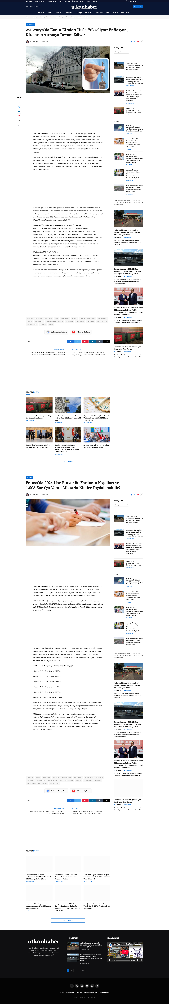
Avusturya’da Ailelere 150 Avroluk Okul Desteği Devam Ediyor (96, 446)
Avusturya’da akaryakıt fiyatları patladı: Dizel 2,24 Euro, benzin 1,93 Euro (68, 418)
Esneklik (82, 318)
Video (95, 1)
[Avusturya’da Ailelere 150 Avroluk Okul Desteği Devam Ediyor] (97, 435)
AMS (60, 1)
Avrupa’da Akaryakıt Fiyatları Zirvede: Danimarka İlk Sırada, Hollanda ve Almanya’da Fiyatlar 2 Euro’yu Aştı (67, 907)
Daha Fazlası (125, 13)
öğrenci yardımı (31, 783)
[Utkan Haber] (84, 6)
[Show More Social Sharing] (141, 41)
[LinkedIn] (19, 111)
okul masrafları (42, 783)
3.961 (82, 970)
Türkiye (79, 13)
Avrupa (50, 13)
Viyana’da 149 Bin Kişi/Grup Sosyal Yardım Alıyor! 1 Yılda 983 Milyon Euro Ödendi (96, 418)
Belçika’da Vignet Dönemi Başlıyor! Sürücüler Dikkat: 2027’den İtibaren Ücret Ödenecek (97, 877)
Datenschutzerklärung (90, 992)
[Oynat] (110, 960)
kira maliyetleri (39, 321)
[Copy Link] (19, 125)
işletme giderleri (102, 318)
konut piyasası (80, 321)
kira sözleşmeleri (51, 321)
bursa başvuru (78, 777)
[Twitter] (19, 107)
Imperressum (70, 992)
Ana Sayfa (29, 1)
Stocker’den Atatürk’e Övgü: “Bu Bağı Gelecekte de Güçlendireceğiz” (39, 446)
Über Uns (79, 992)
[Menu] (27, 6)
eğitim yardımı (52, 780)
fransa (61, 780)
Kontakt (62, 992)
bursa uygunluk (89, 777)
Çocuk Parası (52, 1)
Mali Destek (97, 780)
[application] (125, 952)
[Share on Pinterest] (137, 41)
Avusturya (69, 13)
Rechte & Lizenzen (104, 992)
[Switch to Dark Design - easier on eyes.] (139, 1)
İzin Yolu (75, 1)
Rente (88, 1)
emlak (56, 318)
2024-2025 (30, 777)
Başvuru (38, 777)
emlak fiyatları (65, 318)
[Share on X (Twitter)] (134, 41)
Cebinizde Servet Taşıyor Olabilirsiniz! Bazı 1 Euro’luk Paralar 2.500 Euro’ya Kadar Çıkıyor (39, 877)
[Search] (142, 1)
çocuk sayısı (99, 777)
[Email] (19, 120)
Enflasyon (75, 318)
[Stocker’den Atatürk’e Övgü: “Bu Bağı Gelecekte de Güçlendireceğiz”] (39, 435)
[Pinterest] (19, 116)
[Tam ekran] (141, 960)
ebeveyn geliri (31, 780)
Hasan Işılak (35, 41)
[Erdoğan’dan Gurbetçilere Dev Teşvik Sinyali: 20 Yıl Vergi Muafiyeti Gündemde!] (97, 893)
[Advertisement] (68, 113)
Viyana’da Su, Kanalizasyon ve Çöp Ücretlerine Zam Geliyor (38, 417)
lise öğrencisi (88, 780)
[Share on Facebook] (131, 41)
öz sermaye (43, 324)
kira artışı (29, 321)
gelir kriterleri (69, 780)
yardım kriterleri (54, 783)
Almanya (58, 13)
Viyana (51, 324)
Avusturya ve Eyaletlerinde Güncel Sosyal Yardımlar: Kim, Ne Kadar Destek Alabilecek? (134, 128)
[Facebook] (19, 103)
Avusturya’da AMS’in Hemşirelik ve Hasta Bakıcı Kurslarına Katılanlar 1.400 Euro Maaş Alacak (133, 143)
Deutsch (115, 13)
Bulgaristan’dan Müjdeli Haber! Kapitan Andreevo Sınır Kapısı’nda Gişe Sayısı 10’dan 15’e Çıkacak (134, 80)
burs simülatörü (66, 777)
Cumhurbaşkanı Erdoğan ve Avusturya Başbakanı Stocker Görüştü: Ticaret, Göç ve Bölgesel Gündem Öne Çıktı (67, 448)
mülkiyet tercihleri (32, 324)
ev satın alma (91, 318)
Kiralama (60, 321)
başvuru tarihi (46, 777)
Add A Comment (68, 461)
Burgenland (38, 318)
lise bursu (78, 780)
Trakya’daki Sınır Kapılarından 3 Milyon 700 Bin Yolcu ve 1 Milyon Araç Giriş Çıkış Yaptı (134, 66)
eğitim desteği (41, 780)
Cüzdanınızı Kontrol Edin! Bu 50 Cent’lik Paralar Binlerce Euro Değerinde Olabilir (66, 877)
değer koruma (48, 318)
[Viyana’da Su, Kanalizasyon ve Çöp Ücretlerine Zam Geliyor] (39, 405)
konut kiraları (69, 321)
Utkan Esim (99, 13)
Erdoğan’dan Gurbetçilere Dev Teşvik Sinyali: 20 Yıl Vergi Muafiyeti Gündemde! (97, 906)
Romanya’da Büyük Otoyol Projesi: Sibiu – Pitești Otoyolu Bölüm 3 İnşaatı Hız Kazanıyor (134, 188)
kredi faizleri (90, 321)
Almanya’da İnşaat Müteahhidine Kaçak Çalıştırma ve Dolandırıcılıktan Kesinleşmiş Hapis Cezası (134, 174)
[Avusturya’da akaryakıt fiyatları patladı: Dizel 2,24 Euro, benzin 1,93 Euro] (68, 405)
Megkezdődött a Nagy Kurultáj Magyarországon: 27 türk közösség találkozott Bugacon (38, 906)
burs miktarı (56, 777)
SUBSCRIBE (138, 6)
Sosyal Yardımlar (40, 1)
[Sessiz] (137, 960)
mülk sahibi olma (102, 321)
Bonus (82, 1)
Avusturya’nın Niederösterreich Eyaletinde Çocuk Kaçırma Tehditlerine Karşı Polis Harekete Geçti (134, 158)
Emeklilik (67, 1)
